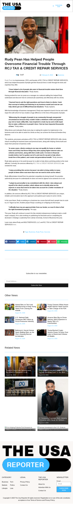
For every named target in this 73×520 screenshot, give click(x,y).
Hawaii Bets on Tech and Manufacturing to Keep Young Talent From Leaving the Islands (25, 307)
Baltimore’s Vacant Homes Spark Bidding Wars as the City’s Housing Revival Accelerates (24, 333)
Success (47, 232)
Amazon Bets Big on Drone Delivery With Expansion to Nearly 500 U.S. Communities (57, 320)
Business (61, 75)
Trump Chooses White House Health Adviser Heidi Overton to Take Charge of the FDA (57, 306)
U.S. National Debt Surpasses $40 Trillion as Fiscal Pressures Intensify (24, 319)
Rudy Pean (8, 80)
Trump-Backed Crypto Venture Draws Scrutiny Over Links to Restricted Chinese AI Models (57, 333)
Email (59, 481)
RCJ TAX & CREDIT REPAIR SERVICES (47, 163)
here (14, 224)
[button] (10, 242)
